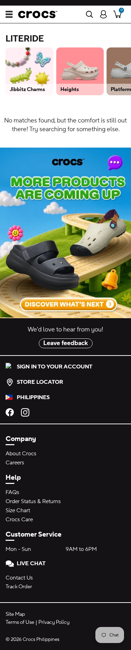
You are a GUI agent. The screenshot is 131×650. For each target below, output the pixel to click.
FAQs (12, 492)
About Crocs (21, 453)
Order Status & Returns (33, 501)
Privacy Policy (54, 622)
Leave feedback (65, 343)
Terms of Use (20, 622)
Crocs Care (19, 519)
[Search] (89, 14)
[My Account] (103, 14)
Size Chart (18, 510)
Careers (15, 462)
